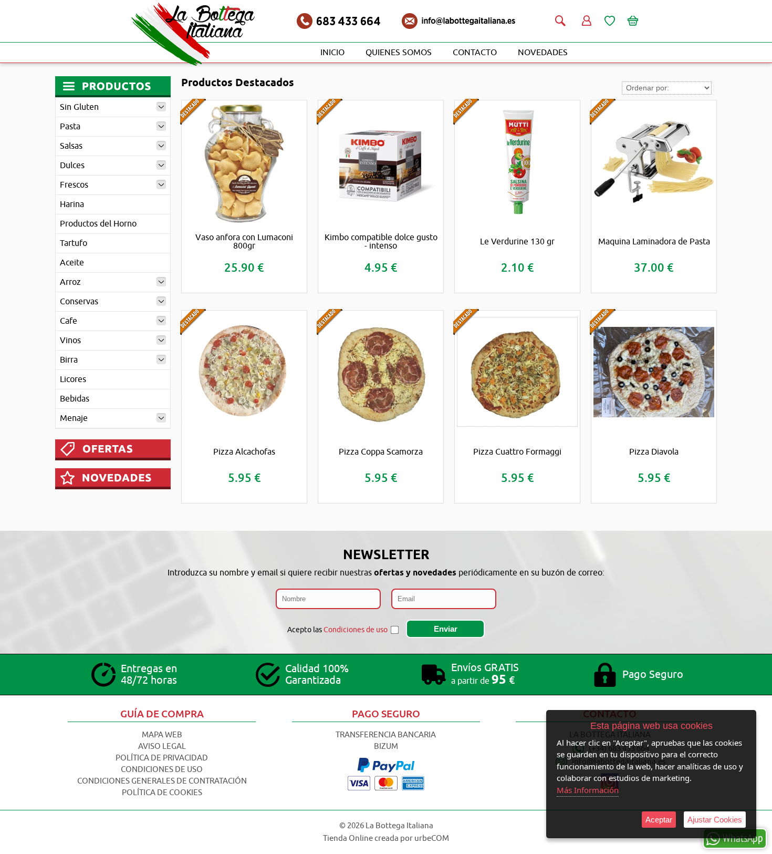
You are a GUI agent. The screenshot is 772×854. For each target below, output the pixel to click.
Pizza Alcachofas (244, 452)
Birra (69, 360)
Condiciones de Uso (162, 770)
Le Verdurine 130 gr (517, 241)
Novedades (543, 52)
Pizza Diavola (654, 452)
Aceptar (658, 819)
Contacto (475, 52)
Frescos (74, 185)
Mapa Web (162, 735)
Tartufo (73, 243)
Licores (73, 379)
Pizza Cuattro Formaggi (517, 452)
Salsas (71, 146)
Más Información (588, 790)
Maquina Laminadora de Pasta (654, 241)
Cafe (68, 321)
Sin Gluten (79, 107)
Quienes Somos (399, 52)
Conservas (79, 301)
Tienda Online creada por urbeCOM (386, 838)
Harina (72, 204)
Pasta (70, 126)
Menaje (74, 418)
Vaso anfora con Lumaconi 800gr (244, 241)
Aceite (72, 263)
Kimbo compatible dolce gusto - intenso (381, 241)
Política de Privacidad (162, 758)
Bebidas (74, 399)
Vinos (70, 340)
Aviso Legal (162, 747)
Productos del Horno (98, 224)
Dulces (72, 165)
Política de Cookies (162, 793)
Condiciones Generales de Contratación (162, 781)
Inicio (332, 52)
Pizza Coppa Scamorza (381, 452)
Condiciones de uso (356, 629)
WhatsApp (743, 837)
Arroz (70, 282)
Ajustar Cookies (714, 819)
